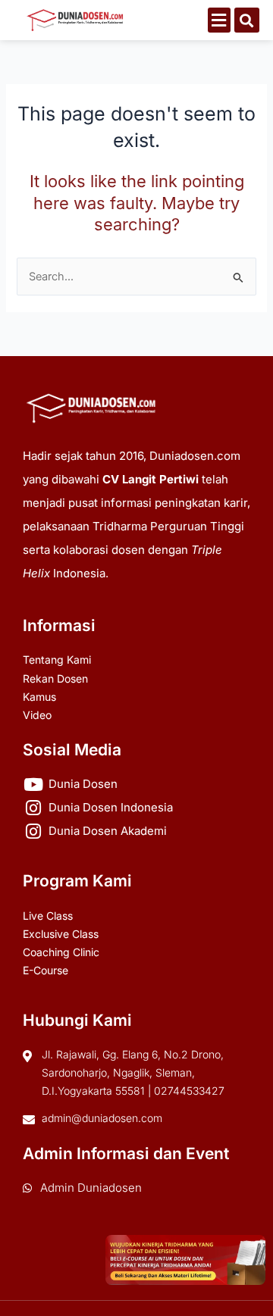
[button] (219, 20)
